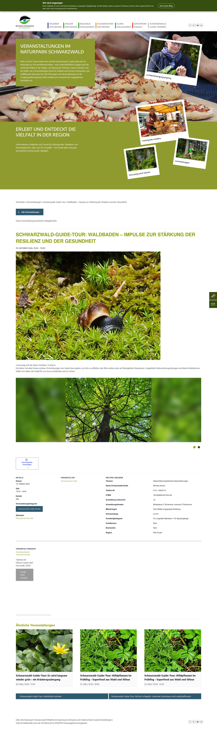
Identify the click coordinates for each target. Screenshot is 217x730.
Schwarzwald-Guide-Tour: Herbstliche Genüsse (40, 696)
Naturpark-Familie (140, 25)
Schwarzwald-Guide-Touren (29, 509)
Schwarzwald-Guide (69, 481)
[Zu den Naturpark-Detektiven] (213, 295)
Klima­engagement (124, 25)
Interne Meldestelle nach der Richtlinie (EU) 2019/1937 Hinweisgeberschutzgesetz (51, 723)
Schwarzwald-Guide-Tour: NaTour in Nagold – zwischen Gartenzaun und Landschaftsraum (151, 696)
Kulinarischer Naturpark (105, 25)
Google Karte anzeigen (23, 575)
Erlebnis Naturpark (55, 25)
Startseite (20, 202)
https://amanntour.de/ (24, 518)
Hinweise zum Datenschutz (80, 719)
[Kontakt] (213, 304)
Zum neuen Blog (166, 6)
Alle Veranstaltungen (30, 212)
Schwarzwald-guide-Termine (158, 25)
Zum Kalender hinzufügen (27, 463)
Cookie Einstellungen (102, 719)
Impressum (62, 719)
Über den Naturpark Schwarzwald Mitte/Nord (36, 719)
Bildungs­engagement (87, 25)
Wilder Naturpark (71, 25)
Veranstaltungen (33, 202)
